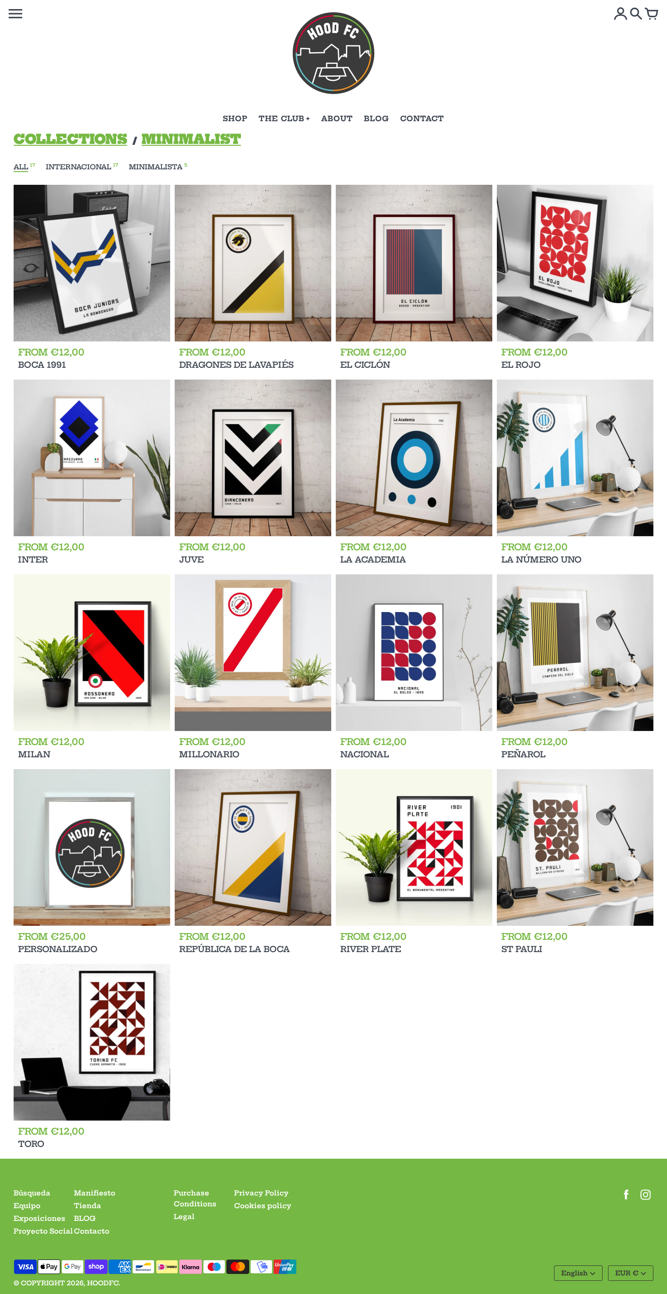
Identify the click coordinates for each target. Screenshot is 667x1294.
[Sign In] (621, 14)
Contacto (91, 1231)
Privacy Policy (261, 1193)
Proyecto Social (43, 1231)
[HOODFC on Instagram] (645, 1200)
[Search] (636, 14)
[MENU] (15, 14)
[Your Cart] (651, 14)
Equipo (27, 1205)
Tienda (87, 1205)
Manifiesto (94, 1193)
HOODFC (102, 1283)
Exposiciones (39, 1218)
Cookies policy (262, 1205)
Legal (184, 1216)
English (574, 1273)
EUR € (626, 1273)
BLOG (85, 1218)
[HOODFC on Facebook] (626, 1200)
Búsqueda (32, 1193)
